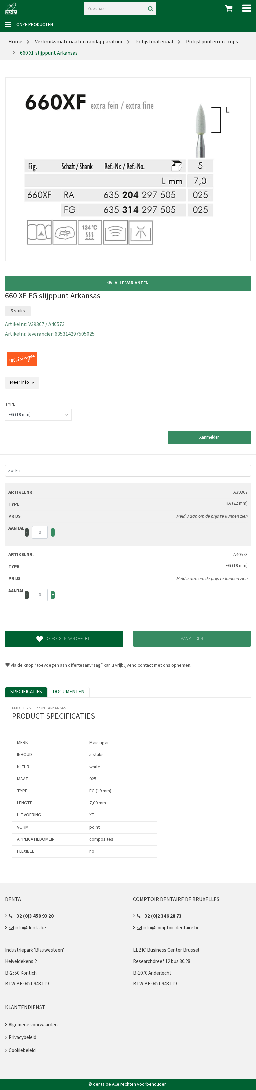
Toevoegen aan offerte (68, 639)
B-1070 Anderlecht (152, 973)
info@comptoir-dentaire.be (171, 927)
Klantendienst (25, 1007)
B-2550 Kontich (21, 973)
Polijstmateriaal (153, 41)
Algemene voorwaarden (33, 1024)
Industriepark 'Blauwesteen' (34, 950)
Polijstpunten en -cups (211, 41)
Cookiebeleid (22, 1050)
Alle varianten (131, 283)
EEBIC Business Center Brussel (166, 950)
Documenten (68, 691)
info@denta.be (30, 927)
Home (15, 41)
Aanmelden (209, 437)
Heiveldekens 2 (21, 961)
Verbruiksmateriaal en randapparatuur (78, 41)
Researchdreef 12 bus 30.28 (161, 961)
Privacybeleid (22, 1037)
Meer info (20, 382)
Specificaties (26, 691)
